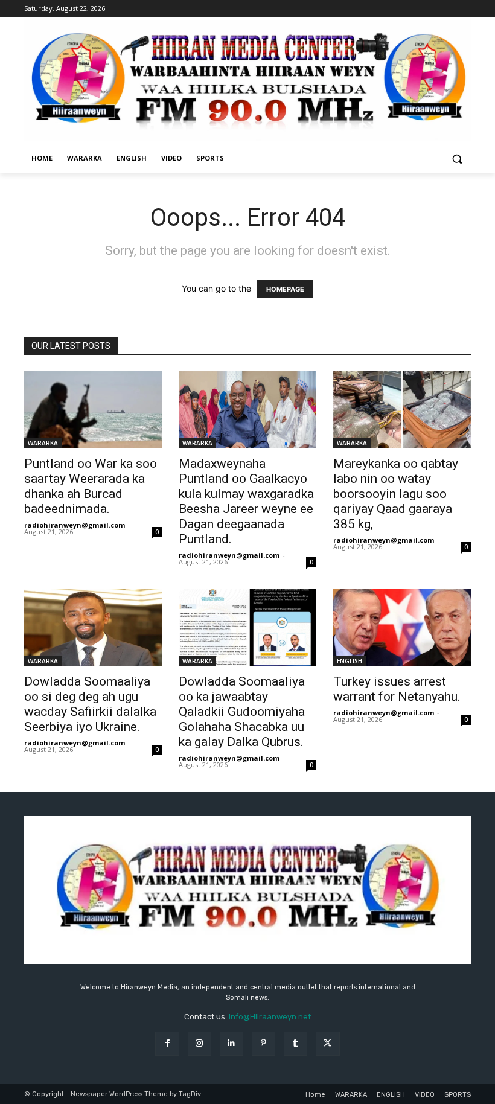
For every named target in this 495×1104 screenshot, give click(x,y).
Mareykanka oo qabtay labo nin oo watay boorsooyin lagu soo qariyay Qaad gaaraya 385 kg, (395, 493)
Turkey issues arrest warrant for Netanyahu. (397, 689)
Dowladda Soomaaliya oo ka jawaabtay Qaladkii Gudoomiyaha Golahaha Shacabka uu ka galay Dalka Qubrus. (242, 711)
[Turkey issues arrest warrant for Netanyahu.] (402, 627)
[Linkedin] (231, 1043)
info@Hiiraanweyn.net (270, 1016)
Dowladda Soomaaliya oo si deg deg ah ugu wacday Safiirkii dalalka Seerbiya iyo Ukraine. (90, 704)
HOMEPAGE (285, 289)
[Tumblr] (295, 1043)
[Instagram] (199, 1043)
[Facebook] (167, 1043)
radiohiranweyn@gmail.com (74, 524)
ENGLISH (349, 661)
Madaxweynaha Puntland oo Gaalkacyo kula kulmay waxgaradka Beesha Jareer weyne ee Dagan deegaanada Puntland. (246, 501)
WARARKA (43, 443)
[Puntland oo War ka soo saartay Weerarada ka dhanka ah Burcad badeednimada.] (93, 409)
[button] (456, 158)
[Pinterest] (263, 1043)
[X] (327, 1043)
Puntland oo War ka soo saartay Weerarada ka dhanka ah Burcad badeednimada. (90, 486)
